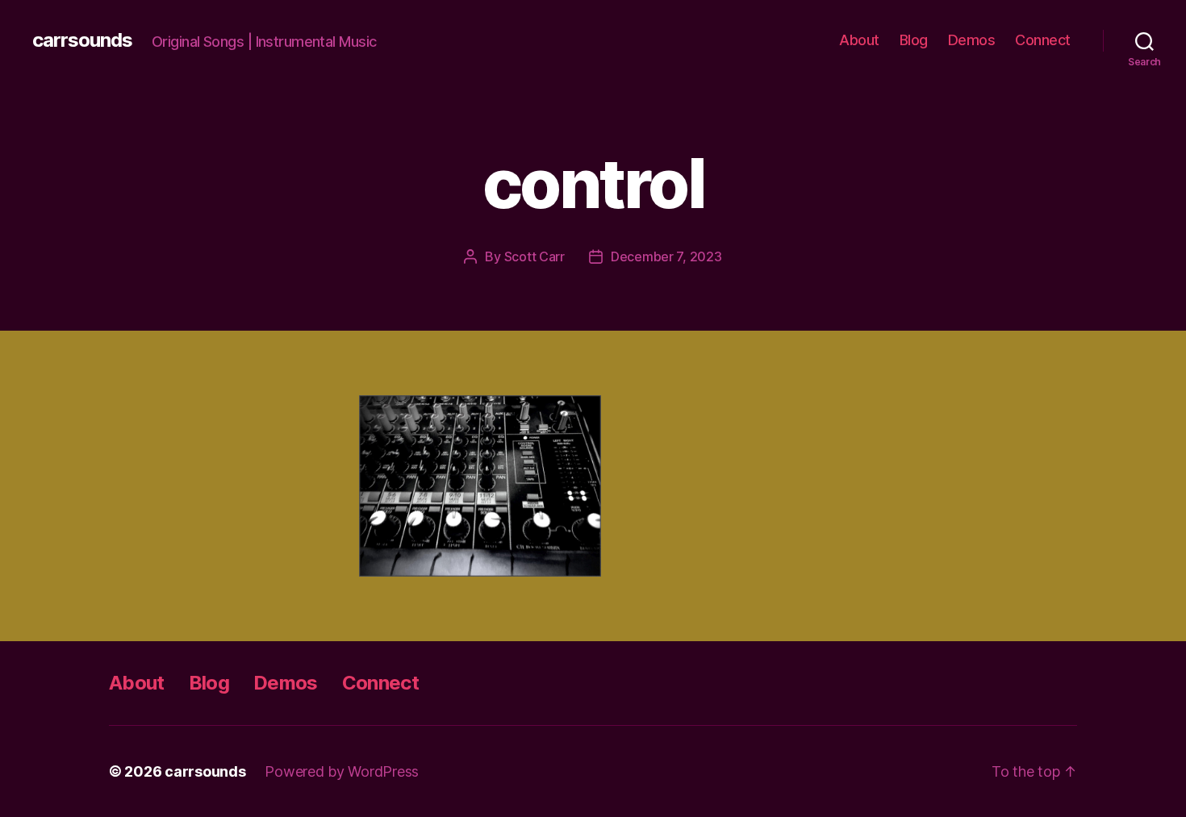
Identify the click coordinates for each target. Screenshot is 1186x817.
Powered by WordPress (342, 771)
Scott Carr (534, 256)
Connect (1043, 39)
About (859, 39)
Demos (972, 39)
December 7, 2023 (666, 256)
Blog (914, 39)
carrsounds (82, 40)
